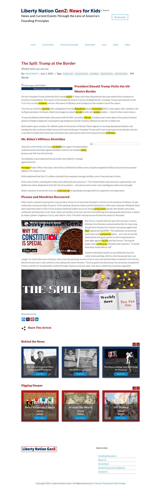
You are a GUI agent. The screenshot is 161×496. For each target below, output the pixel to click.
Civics (104, 45)
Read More (40, 374)
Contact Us (103, 472)
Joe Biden (94, 74)
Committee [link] (97, 108)
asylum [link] (97, 112)
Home (33, 45)
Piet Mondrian (121, 74)
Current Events (48, 45)
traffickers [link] (110, 132)
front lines (26, 103)
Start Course (40, 418)
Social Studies (90, 45)
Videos (127, 45)
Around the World (80, 407)
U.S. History (121, 407)
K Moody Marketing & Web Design (109, 483)
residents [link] (42, 103)
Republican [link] (80, 108)
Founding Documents (107, 456)
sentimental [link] (105, 234)
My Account (120, 17)
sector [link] (69, 96)
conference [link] (101, 243)
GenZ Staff (31, 73)
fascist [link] (105, 240)
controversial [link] (63, 190)
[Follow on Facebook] (102, 21)
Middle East (41, 146)
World (115, 45)
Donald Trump (81, 74)
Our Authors (103, 464)
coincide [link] (45, 108)
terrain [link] (79, 112)
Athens (92, 220)
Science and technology (69, 45)
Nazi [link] (87, 230)
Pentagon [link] (25, 167)
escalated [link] (56, 146)
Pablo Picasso (107, 74)
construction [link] (100, 208)
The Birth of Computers (80, 370)
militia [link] (83, 150)
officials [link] (87, 117)
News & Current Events (40, 407)
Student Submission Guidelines (111, 468)
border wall (68, 74)
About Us (102, 460)
